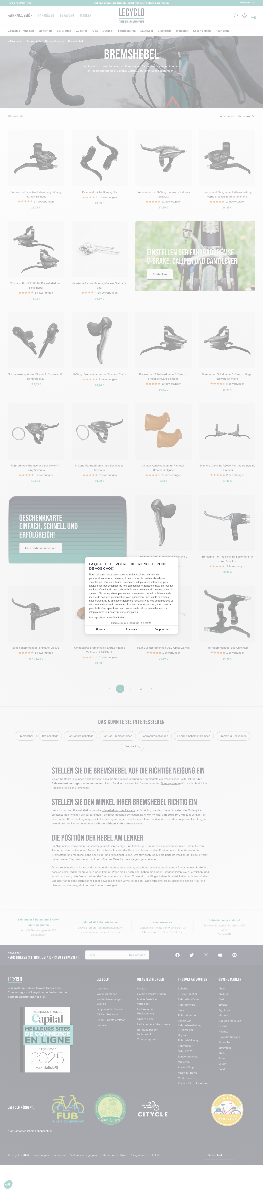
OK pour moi (162, 629)
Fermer (100, 629)
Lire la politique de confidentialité (106, 617)
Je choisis (131, 629)
